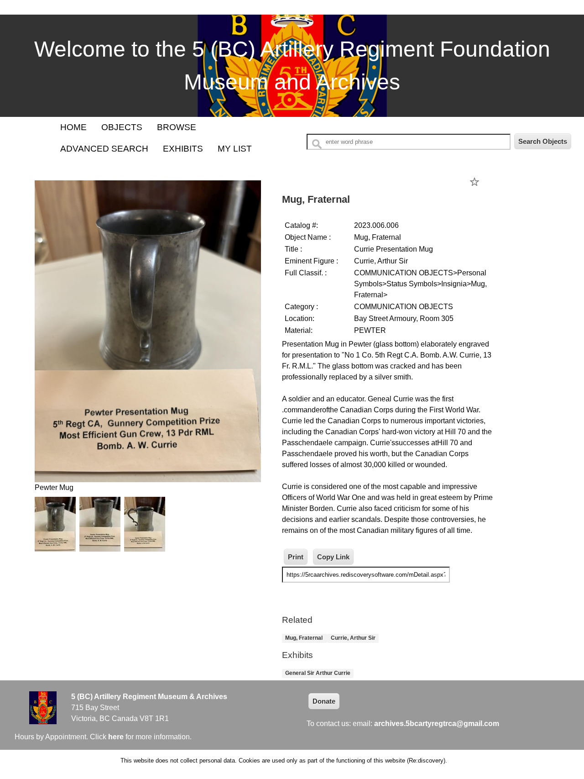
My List (235, 148)
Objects (121, 127)
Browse (176, 127)
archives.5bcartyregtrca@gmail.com (436, 723)
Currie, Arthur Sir (353, 638)
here (116, 737)
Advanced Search (104, 148)
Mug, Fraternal (304, 638)
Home (73, 127)
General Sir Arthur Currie (317, 673)
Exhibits (183, 148)
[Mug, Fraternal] (148, 476)
